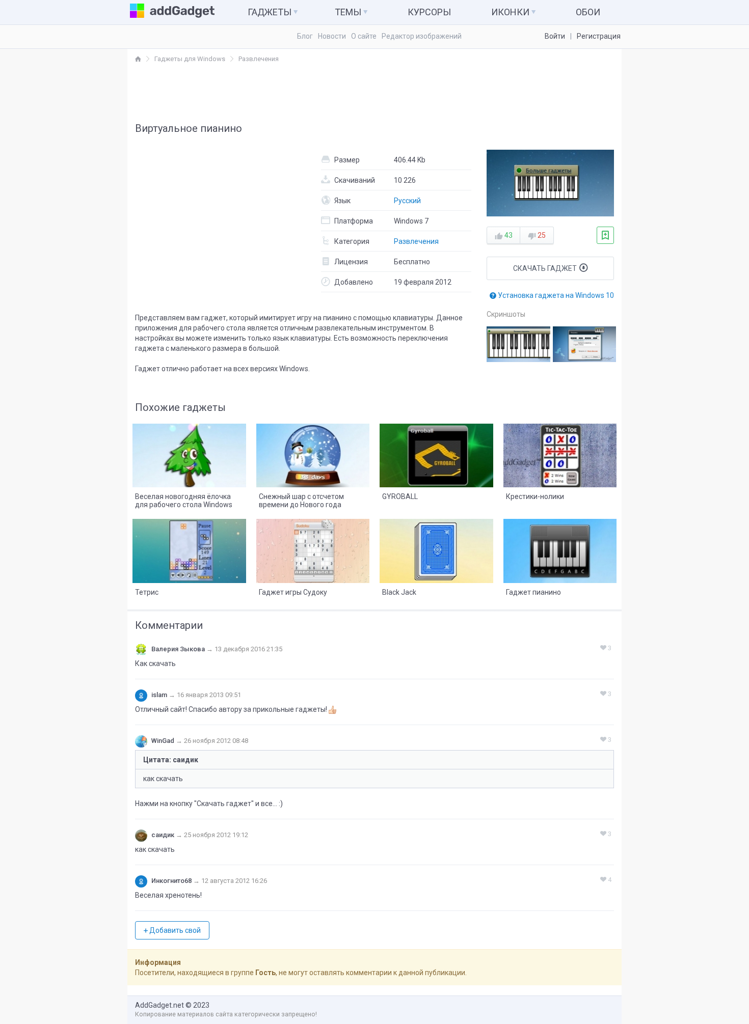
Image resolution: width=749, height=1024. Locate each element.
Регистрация (599, 36)
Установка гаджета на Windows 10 (555, 295)
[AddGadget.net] (138, 59)
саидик (162, 835)
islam (159, 695)
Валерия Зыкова (178, 649)
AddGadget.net (159, 1005)
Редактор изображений (422, 36)
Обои (588, 12)
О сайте (364, 36)
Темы (349, 12)
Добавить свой (174, 930)
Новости (332, 36)
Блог (305, 36)
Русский (407, 201)
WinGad (162, 740)
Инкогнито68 (171, 880)
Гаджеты (270, 12)
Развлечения (416, 241)
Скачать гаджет (545, 268)
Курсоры (429, 12)
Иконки (511, 12)
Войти (555, 36)
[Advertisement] (374, 92)
